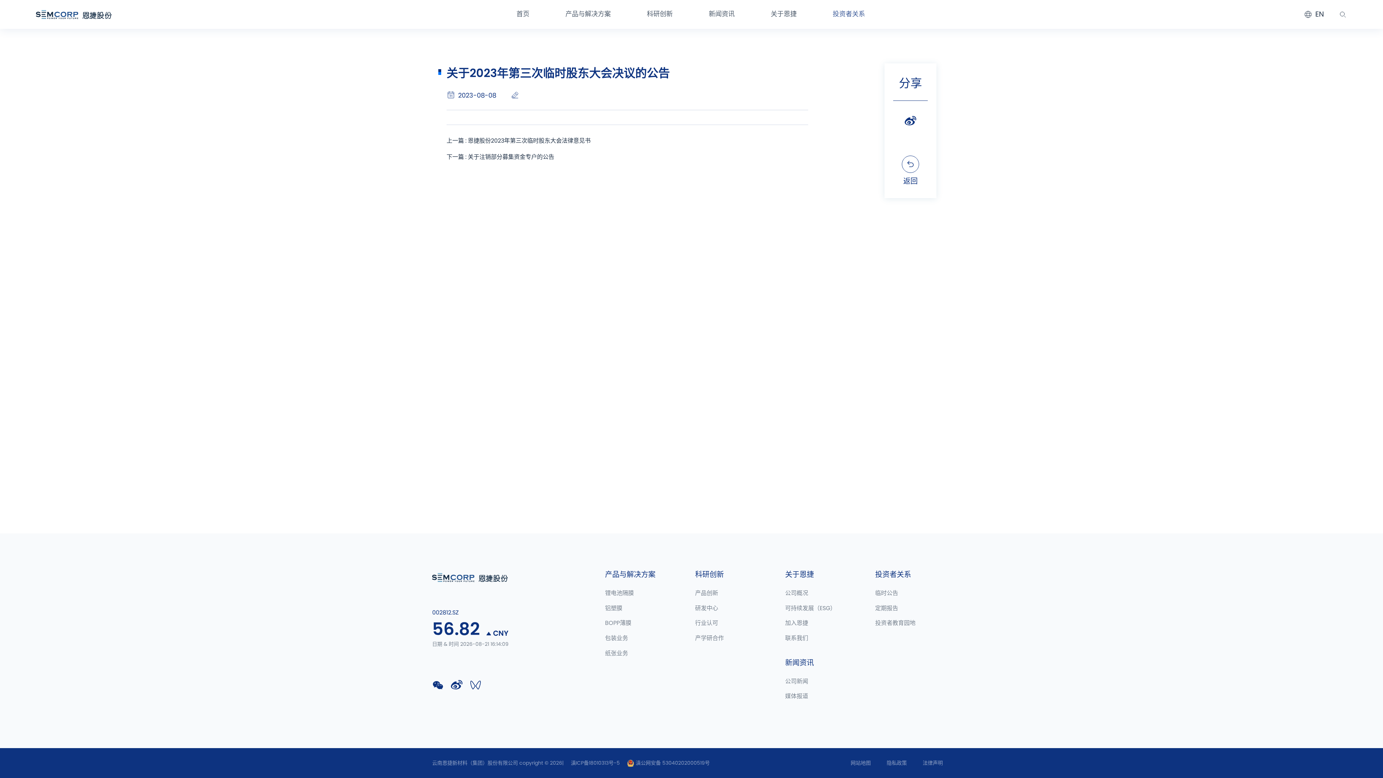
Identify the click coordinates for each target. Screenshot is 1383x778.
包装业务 (616, 638)
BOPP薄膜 (618, 623)
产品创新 (706, 593)
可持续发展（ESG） (810, 608)
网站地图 (861, 763)
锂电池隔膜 (619, 593)
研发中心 (706, 608)
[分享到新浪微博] (910, 121)
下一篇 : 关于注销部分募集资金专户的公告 (500, 157)
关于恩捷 (784, 14)
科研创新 (660, 14)
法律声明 (933, 763)
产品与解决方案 (588, 14)
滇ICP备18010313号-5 (595, 763)
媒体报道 (796, 696)
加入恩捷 (796, 623)
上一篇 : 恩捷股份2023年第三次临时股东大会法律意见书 (519, 141)
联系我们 (796, 638)
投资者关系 (849, 14)
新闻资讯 (722, 14)
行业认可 (706, 623)
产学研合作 (709, 638)
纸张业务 (616, 653)
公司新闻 (796, 681)
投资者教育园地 (895, 623)
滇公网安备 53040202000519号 (672, 763)
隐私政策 (897, 763)
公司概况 (796, 593)
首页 (522, 14)
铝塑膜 (613, 608)
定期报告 (886, 608)
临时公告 (886, 593)
